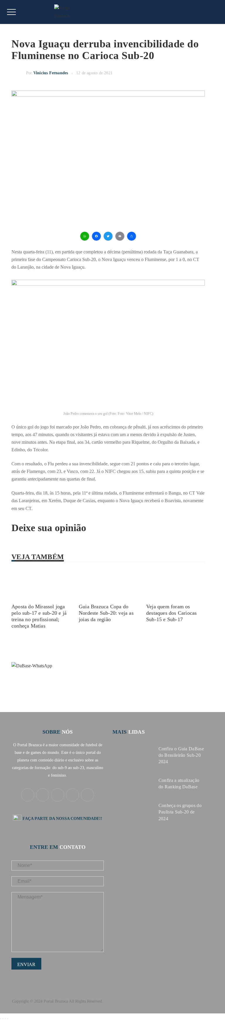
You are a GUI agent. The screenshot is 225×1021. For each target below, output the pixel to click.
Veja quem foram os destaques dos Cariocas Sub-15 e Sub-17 (171, 613)
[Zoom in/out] (7, 1018)
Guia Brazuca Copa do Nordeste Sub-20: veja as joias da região (106, 613)
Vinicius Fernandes (50, 73)
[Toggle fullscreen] (5, 1018)
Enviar (26, 964)
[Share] (3, 1018)
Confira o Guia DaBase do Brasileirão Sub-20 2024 (181, 755)
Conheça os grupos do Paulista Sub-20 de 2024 (180, 812)
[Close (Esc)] (0, 1018)
